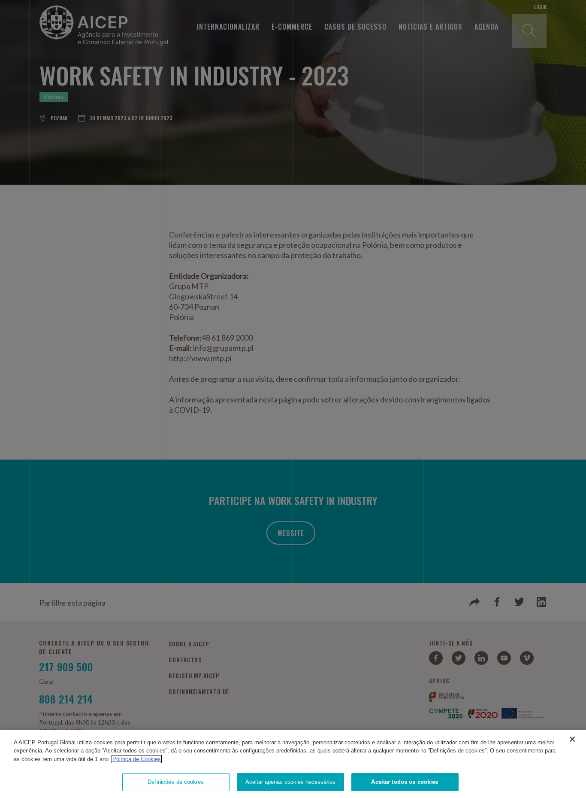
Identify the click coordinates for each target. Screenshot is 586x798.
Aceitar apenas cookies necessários (290, 782)
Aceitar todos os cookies (404, 782)
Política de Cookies (136, 759)
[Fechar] (572, 739)
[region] (293, 764)
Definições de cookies (176, 782)
